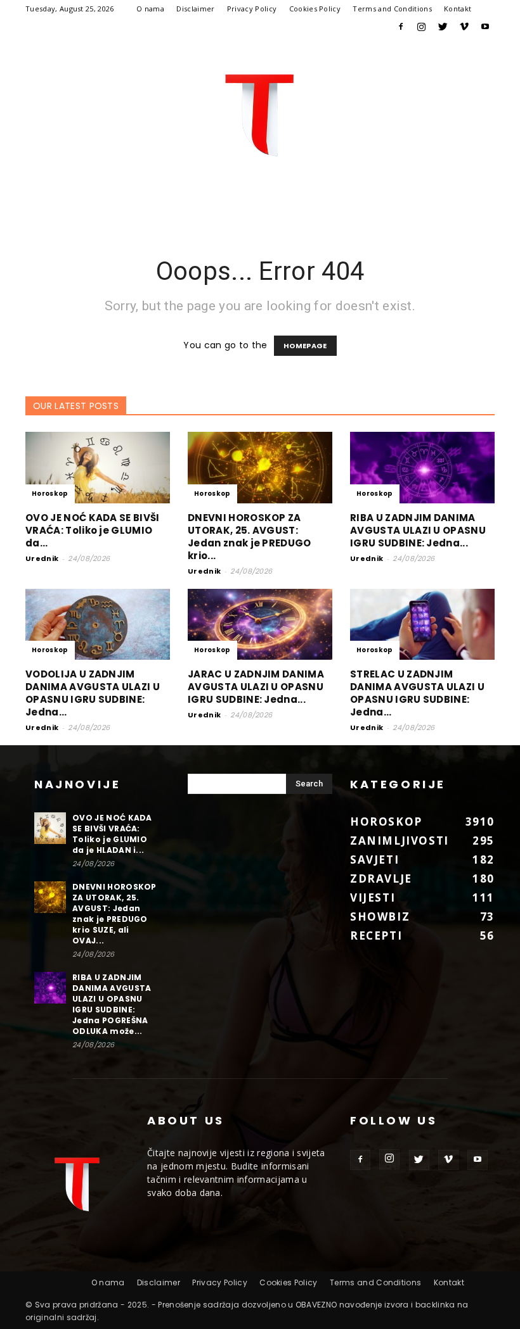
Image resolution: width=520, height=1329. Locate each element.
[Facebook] (400, 26)
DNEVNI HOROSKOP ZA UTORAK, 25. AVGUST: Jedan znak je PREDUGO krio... (249, 536)
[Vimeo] (464, 26)
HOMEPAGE (305, 346)
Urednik (41, 558)
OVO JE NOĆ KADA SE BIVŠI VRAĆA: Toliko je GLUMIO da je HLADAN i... (112, 833)
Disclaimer (195, 8)
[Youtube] (485, 26)
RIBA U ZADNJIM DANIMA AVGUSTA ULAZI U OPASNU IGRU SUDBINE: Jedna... (418, 530)
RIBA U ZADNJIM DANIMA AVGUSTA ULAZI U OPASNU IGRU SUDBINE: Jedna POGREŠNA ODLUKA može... (111, 1004)
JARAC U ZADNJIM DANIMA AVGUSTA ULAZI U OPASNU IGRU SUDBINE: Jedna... (256, 686)
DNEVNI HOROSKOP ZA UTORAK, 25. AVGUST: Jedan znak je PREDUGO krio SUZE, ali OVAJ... (114, 913)
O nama (150, 8)
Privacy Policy (251, 8)
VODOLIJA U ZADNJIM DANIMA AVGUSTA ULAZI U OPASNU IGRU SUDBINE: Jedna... (92, 693)
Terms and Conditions (392, 8)
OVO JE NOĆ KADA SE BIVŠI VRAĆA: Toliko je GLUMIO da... (92, 530)
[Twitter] (442, 26)
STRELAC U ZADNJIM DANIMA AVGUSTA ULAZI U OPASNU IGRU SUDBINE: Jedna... (417, 693)
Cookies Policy (315, 8)
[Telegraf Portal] (260, 114)
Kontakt (457, 8)
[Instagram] (421, 26)
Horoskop (50, 493)
